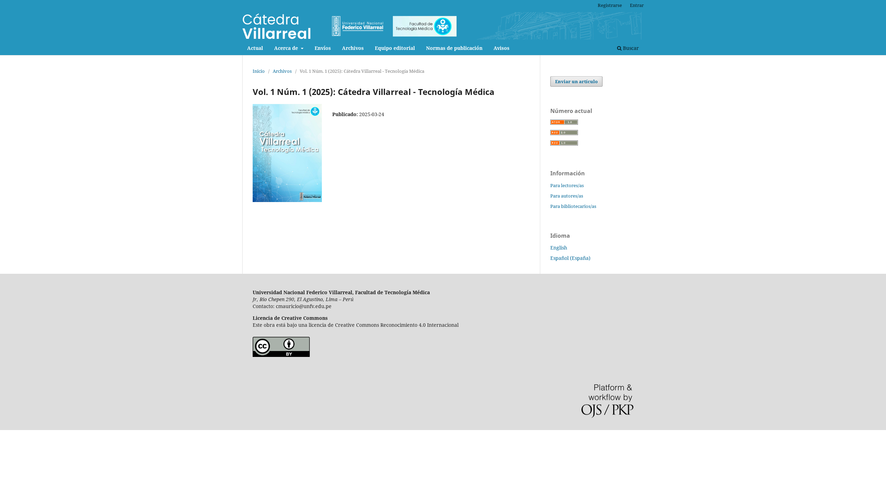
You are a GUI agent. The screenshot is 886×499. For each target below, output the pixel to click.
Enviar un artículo (576, 81)
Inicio (259, 71)
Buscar (630, 48)
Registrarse (610, 5)
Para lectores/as (567, 185)
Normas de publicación (454, 48)
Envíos (323, 48)
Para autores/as (566, 196)
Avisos (501, 48)
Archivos (353, 48)
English (558, 247)
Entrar (637, 5)
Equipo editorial (395, 48)
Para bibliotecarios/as (573, 206)
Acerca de (286, 48)
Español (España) (570, 258)
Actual (255, 48)
